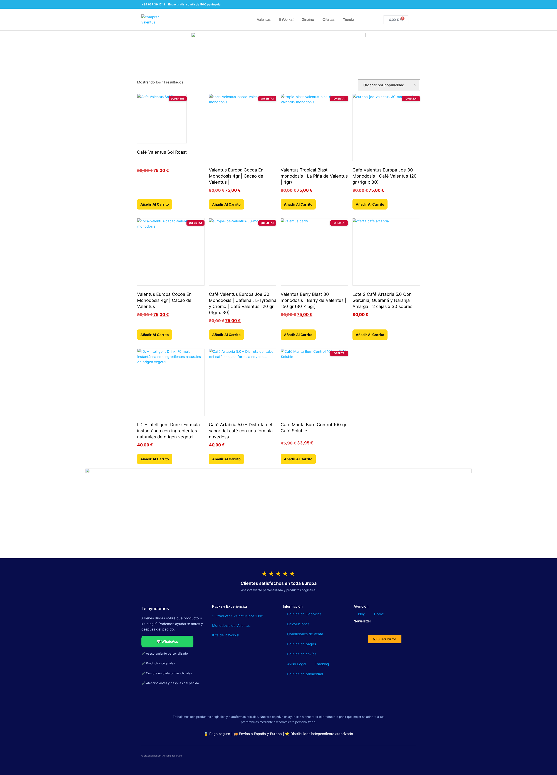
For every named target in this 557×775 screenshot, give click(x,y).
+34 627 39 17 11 (153, 4)
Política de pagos (301, 644)
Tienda (348, 19)
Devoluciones (298, 624)
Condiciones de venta (305, 634)
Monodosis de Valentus (231, 625)
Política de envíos (301, 654)
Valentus (264, 19)
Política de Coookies (304, 614)
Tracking (322, 664)
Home (379, 614)
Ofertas (328, 19)
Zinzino (308, 19)
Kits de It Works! (226, 635)
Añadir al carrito (154, 204)
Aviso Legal (296, 664)
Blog (361, 614)
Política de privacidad (305, 674)
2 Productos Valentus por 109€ (237, 616)
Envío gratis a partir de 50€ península (194, 4)
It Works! (286, 19)
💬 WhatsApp (167, 641)
